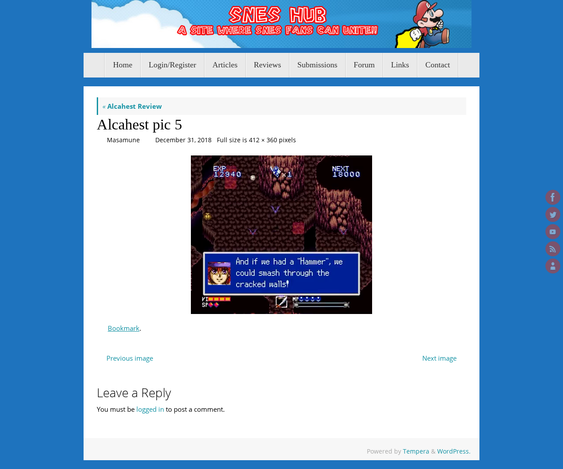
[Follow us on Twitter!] (552, 214)
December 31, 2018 (183, 140)
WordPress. (454, 451)
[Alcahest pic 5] (281, 234)
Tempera (416, 451)
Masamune (123, 140)
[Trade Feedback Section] (552, 266)
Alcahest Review (132, 106)
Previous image (129, 358)
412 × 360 (263, 140)
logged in (150, 409)
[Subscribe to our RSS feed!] (552, 248)
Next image (439, 358)
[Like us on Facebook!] (552, 197)
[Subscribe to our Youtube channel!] (552, 231)
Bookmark (123, 328)
